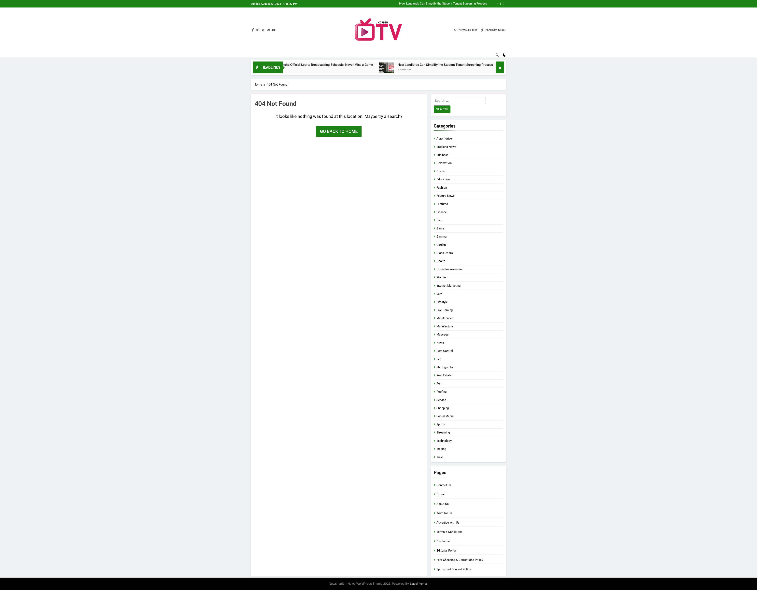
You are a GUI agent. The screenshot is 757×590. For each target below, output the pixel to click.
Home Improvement (449, 269)
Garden (441, 245)
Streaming (443, 432)
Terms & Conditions (449, 532)
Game (440, 228)
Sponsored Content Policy (453, 569)
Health (440, 261)
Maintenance (444, 318)
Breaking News (446, 147)
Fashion (441, 187)
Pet (438, 359)
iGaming (441, 277)
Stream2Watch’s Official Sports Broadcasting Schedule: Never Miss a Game (289, 65)
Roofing (441, 391)
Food (439, 220)
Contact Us (443, 485)
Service (441, 400)
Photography (444, 367)
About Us (442, 504)
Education (443, 179)
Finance (441, 212)
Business (442, 155)
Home (440, 494)
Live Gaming (444, 310)
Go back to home (339, 131)
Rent (439, 383)
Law (439, 293)
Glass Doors (444, 253)
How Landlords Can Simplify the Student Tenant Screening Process (443, 3)
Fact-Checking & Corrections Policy (459, 560)
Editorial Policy (446, 550)
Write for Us (444, 513)
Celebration (444, 163)
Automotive (444, 138)
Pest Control (444, 351)
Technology (444, 441)
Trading (441, 449)
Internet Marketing (448, 285)
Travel (440, 457)
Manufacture (444, 326)
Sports (440, 424)
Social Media (445, 416)
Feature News (445, 196)
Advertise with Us (448, 522)
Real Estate (443, 375)
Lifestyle (442, 302)
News (440, 343)
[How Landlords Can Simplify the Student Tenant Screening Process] (356, 69)
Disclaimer (443, 541)
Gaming (441, 236)
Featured (442, 204)
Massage (442, 334)
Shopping (442, 408)
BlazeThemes (419, 583)
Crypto (440, 171)
